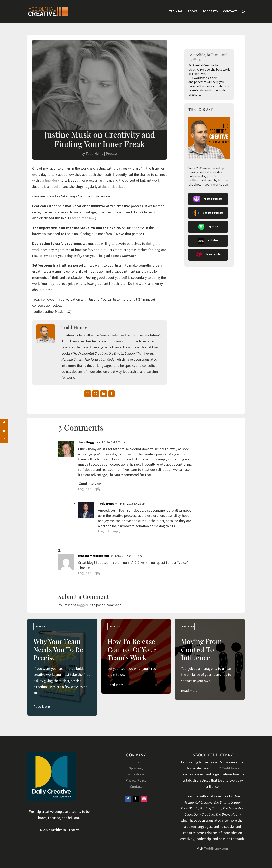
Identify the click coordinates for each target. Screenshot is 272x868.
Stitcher (213, 240)
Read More (41, 706)
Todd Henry (94, 153)
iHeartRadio (213, 254)
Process (112, 153)
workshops (201, 78)
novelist (56, 186)
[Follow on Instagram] (87, 393)
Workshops (136, 774)
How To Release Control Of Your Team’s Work (136, 662)
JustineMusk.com (115, 186)
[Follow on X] (95, 393)
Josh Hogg (86, 442)
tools (214, 78)
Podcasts (210, 11)
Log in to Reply (89, 488)
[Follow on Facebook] (111, 393)
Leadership (40, 626)
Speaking (136, 768)
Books (192, 11)
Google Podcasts (213, 212)
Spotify (213, 226)
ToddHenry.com (216, 848)
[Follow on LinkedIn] (103, 393)
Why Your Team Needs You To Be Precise (62, 673)
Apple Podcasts (213, 198)
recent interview (81, 218)
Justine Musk (49, 180)
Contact (230, 11)
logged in (84, 605)
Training (175, 11)
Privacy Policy (136, 780)
